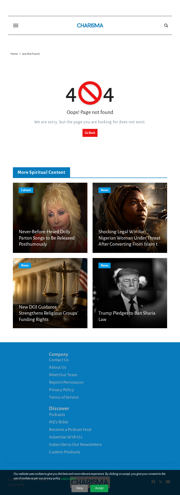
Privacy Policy (61, 389)
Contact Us (59, 359)
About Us (57, 367)
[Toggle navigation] (16, 25)
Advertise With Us (65, 437)
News (104, 190)
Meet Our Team (63, 374)
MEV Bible (58, 422)
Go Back (90, 133)
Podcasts (57, 414)
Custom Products (64, 452)
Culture (26, 190)
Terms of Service (64, 397)
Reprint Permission (66, 382)
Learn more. (68, 478)
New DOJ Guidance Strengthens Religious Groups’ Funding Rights (48, 313)
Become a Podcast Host (70, 429)
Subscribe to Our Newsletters (75, 444)
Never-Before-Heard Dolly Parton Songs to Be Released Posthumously (47, 238)
